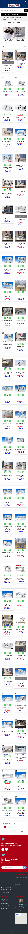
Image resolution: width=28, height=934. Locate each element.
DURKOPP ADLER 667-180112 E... (7, 217)
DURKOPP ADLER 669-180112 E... (21, 244)
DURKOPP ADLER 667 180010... (20, 166)
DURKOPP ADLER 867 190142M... (7, 501)
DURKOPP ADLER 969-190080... (21, 295)
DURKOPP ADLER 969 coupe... (7, 579)
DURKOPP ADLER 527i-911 (7, 811)
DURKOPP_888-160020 (7, 681)
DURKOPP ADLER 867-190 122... (21, 220)
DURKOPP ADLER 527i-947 (7, 168)
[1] (25, 867)
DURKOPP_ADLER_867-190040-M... (7, 760)
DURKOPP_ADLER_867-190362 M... (7, 708)
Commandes (18, 879)
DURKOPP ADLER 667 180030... (20, 192)
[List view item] (22, 46)
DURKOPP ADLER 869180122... (7, 269)
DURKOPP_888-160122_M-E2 (20, 347)
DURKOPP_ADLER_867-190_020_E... (20, 656)
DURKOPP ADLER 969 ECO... (20, 553)
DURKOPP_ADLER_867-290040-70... (20, 527)
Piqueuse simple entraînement (8, 40)
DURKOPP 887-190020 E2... (7, 398)
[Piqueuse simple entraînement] (8, 33)
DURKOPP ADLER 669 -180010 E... (7, 244)
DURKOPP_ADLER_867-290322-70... (20, 682)
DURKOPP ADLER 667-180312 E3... (7, 424)
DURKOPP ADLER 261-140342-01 (7, 66)
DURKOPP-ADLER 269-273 (7, 321)
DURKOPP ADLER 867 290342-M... (20, 321)
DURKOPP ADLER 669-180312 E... (7, 345)
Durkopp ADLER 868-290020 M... (7, 476)
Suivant (10, 827)
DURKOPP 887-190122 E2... (21, 398)
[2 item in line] (25, 46)
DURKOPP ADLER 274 (20, 117)
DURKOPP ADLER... (21, 578)
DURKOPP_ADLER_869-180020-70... (7, 295)
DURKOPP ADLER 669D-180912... (20, 758)
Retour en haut (20, 831)
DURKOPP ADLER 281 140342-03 (7, 92)
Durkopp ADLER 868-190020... (21, 424)
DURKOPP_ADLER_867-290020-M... (20, 706)
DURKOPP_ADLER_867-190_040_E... (7, 372)
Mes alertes (17, 884)
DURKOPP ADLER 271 (20, 141)
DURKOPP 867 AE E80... (20, 449)
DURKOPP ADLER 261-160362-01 (21, 63)
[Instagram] (6, 849)
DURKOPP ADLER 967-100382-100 (7, 785)
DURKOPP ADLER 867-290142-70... (21, 811)
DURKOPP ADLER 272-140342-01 (7, 142)
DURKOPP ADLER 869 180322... (20, 269)
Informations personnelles (21, 877)
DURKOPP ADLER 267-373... (7, 194)
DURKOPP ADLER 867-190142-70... (21, 785)
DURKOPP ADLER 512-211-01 (7, 527)
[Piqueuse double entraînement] (19, 33)
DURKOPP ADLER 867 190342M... (20, 501)
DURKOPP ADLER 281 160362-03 (20, 92)
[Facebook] (2, 849)
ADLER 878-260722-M (20, 629)
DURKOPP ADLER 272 (7, 117)
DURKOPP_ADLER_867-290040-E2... (7, 732)
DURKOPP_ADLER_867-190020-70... (7, 604)
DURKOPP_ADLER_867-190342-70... (7, 553)
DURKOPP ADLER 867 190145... (7, 656)
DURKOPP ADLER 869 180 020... (7, 450)
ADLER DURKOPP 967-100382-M (7, 630)
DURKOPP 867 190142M (20, 604)
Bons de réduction (19, 882)
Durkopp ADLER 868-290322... (21, 476)
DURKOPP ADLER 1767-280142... (21, 734)
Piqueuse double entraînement (19, 40)
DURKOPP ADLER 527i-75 (21, 372)
